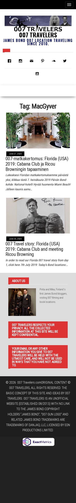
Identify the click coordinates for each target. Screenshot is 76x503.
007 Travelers (38, 34)
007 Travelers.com (29, 382)
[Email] (32, 60)
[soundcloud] (54, 60)
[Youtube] (38, 73)
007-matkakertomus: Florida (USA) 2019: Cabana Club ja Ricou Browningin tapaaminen (37, 164)
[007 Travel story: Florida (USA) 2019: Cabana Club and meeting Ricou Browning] (38, 215)
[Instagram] (21, 60)
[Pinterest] (43, 60)
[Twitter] (65, 60)
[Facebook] (10, 60)
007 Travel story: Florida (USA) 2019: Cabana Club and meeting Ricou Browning (34, 249)
